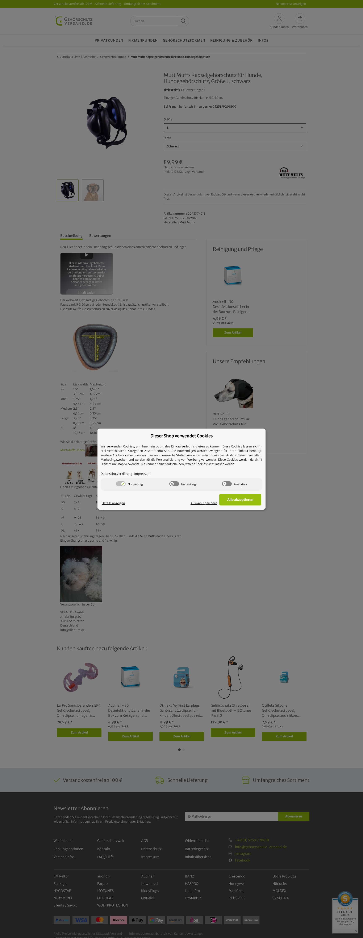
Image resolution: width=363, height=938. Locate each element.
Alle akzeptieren (240, 499)
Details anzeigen (113, 503)
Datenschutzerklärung (116, 474)
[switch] (121, 483)
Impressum (142, 474)
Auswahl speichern (204, 503)
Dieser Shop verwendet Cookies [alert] (181, 435)
